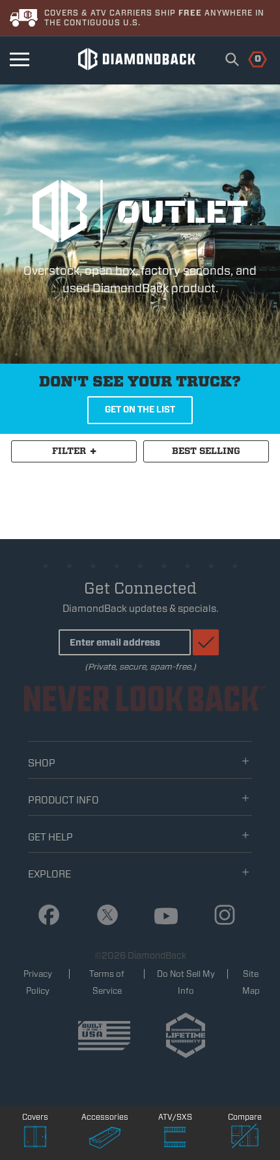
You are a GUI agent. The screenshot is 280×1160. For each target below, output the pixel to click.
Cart (250, 57)
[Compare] (245, 1138)
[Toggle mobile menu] (19, 59)
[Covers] (35, 1138)
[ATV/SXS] (175, 1138)
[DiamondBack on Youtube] (161, 916)
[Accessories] (105, 1138)
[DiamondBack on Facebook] (44, 915)
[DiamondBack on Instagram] (220, 915)
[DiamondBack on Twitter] (102, 915)
